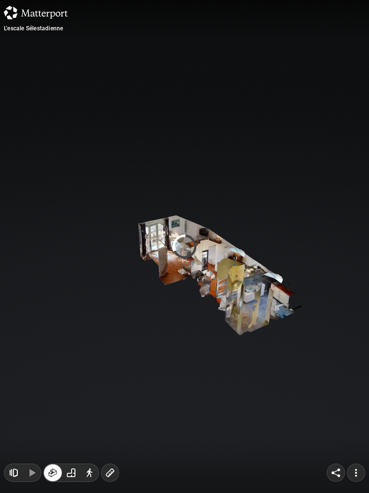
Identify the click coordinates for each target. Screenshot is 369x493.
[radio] (53, 472)
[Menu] (356, 473)
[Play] (31, 472)
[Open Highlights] (13, 472)
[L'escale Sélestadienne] (184, 246)
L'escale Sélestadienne (33, 28)
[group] (71, 473)
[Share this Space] (336, 473)
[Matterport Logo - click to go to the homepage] (36, 12)
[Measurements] (110, 473)
